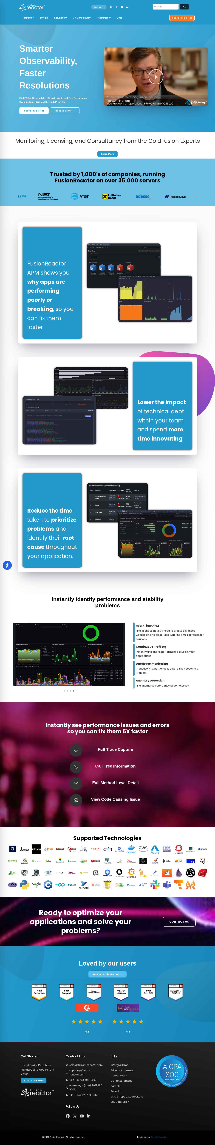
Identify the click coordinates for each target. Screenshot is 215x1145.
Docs (119, 17)
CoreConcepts (158, 1137)
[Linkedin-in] (127, 7)
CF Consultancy (82, 17)
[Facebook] (111, 7)
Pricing (44, 17)
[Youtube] (122, 7)
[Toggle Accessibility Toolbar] (7, 565)
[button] (156, 77)
